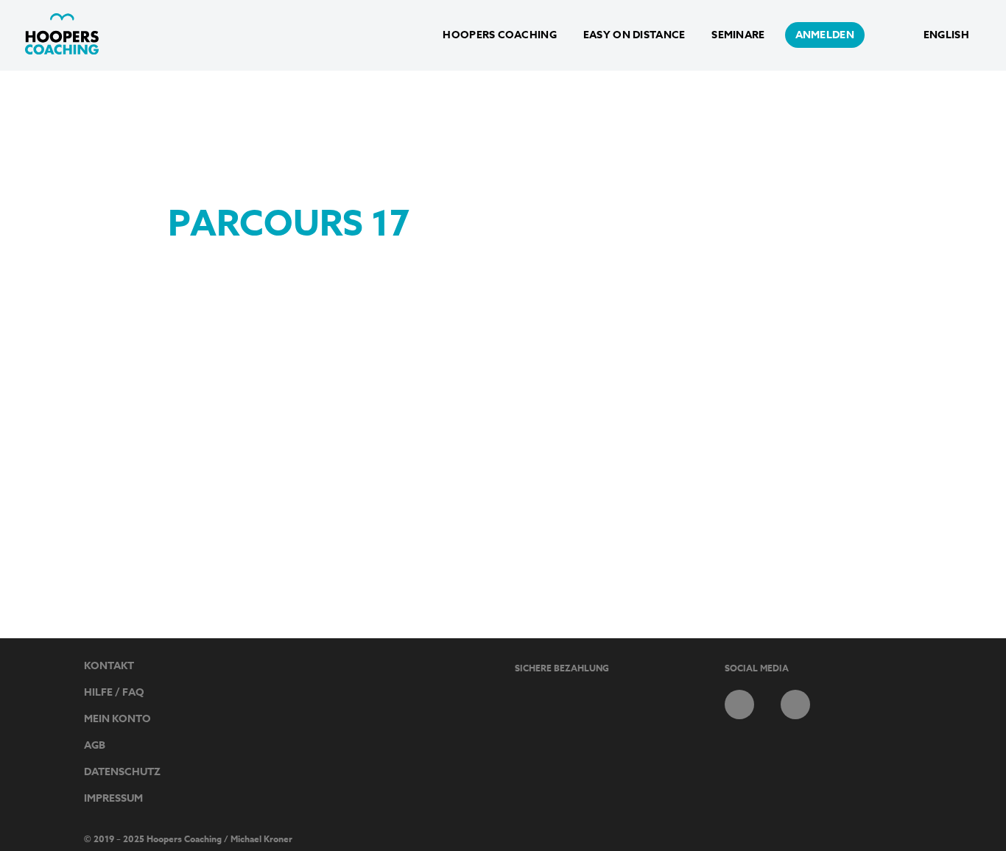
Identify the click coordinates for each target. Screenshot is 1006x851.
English (946, 35)
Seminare (737, 35)
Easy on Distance (634, 35)
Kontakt (109, 666)
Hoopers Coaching (499, 35)
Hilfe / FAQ (114, 692)
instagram (795, 704)
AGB (94, 745)
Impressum (113, 798)
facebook (739, 704)
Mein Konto (117, 719)
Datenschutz (122, 772)
